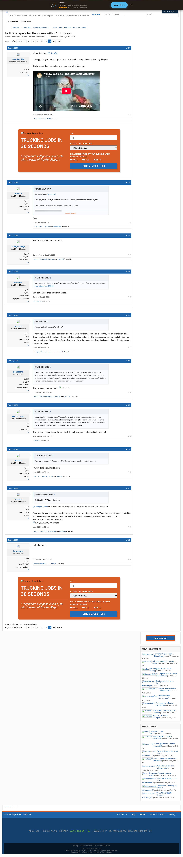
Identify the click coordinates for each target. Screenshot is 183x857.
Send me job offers (94, 166)
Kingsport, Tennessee (20, 298)
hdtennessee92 (148, 756)
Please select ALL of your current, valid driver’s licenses (90, 155)
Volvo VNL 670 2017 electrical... (164, 794)
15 (45, 41)
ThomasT (156, 713)
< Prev (19, 41)
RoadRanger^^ (147, 797)
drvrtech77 (158, 761)
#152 (128, 182)
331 (27, 67)
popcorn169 (38, 259)
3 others (67, 396)
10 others (62, 531)
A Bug (152, 671)
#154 (128, 271)
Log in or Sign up (170, 11)
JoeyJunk (37, 119)
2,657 (26, 254)
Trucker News (49, 831)
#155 (128, 315)
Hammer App (100, 831)
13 (37, 41)
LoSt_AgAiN (38, 227)
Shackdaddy (18, 59)
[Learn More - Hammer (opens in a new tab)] (91, 5)
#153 (128, 235)
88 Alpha (43, 564)
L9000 (152, 733)
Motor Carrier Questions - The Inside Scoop (33, 37)
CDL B (86, 160)
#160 (128, 540)
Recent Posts (26, 22)
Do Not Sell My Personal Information (130, 831)
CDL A (74, 160)
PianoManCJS (161, 676)
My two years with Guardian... (161, 669)
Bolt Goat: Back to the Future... (163, 661)
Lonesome (57, 227)
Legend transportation (167, 688)
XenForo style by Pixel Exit (91, 849)
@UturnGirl (52, 53)
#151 (128, 48)
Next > (59, 41)
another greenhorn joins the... (165, 744)
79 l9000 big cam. (157, 731)
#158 (128, 449)
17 (54, 41)
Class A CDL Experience (81, 144)
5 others (59, 476)
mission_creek (162, 768)
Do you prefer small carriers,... (160, 773)
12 (33, 41)
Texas (26, 209)
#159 (128, 488)
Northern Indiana (22, 388)
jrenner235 (158, 746)
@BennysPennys (40, 507)
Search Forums (12, 22)
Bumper (18, 282)
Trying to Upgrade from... (164, 654)
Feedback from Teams (164, 703)
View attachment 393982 (44, 286)
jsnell (51, 476)
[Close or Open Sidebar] (171, 27)
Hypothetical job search (162, 736)
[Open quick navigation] (174, 27)
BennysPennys (18, 247)
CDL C (98, 160)
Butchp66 (156, 718)
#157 (128, 405)
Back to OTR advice (160, 715)
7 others (65, 352)
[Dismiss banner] (131, 5)
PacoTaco (37, 476)
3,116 (26, 201)
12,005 (26, 379)
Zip (71, 133)
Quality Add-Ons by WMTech (91, 850)
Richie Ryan (158, 656)
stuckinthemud (48, 259)
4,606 (26, 290)
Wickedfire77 (161, 705)
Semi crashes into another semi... (166, 758)
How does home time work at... (165, 710)
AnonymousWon (164, 691)
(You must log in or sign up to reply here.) (21, 624)
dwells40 (47, 119)
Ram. (151, 775)
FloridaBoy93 (147, 685)
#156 (128, 361)
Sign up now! (160, 638)
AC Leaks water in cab (165, 766)
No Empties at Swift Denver (166, 674)
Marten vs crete (164, 696)
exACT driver (18, 416)
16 (50, 41)
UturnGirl (62, 37)
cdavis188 (157, 739)
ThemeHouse (106, 852)
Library (63, 831)
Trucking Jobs (111, 14)
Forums (96, 14)
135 (27, 424)
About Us (34, 831)
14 (41, 41)
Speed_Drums (39, 531)
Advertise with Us (80, 831)
